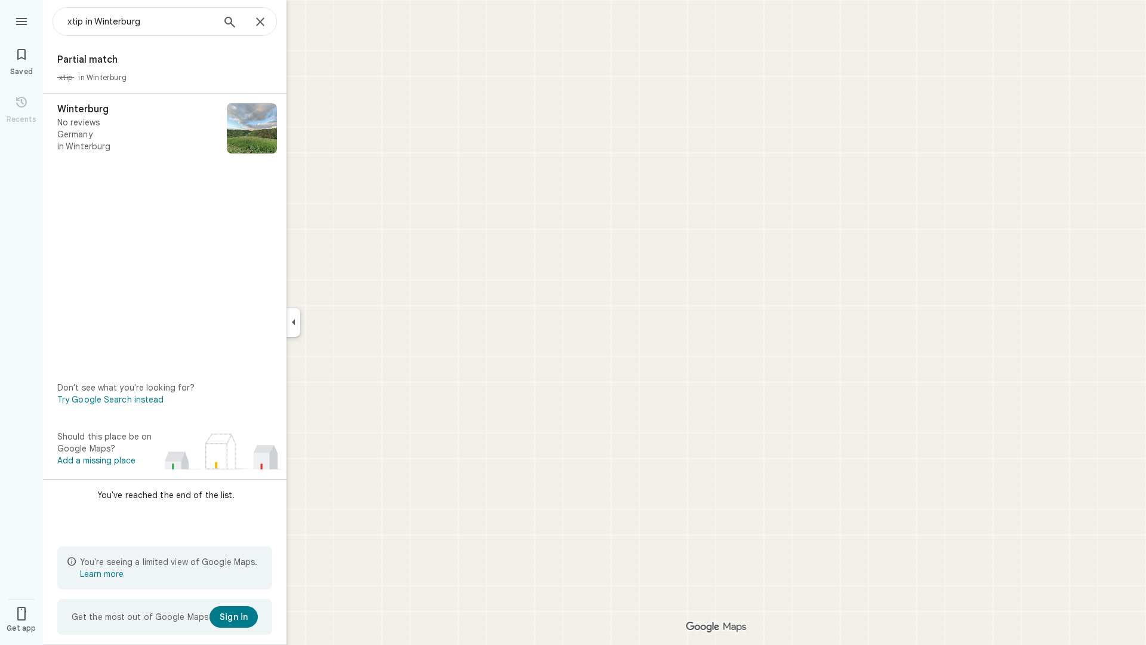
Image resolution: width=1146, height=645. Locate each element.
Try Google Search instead (110, 399)
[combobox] (140, 21)
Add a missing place (96, 460)
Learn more (102, 574)
